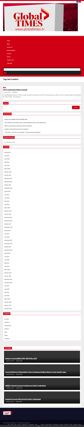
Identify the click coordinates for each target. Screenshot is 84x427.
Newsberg (21, 422)
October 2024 (7, 224)
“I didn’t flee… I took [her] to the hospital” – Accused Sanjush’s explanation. (22, 132)
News (8, 44)
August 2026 (7, 152)
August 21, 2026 (10, 401)
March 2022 (7, 298)
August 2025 (7, 191)
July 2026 (6, 155)
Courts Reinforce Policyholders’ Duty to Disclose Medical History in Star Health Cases (25, 122)
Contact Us (7, 322)
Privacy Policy (56, 424)
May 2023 (6, 263)
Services (61, 424)
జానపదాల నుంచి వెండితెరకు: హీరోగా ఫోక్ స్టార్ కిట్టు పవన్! (15, 119)
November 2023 (8, 243)
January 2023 (7, 276)
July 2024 (6, 233)
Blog (15, 424)
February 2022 (7, 302)
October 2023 (7, 246)
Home (8, 40)
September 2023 (8, 250)
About (9, 56)
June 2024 (7, 237)
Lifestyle (42, 424)
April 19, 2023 (7, 92)
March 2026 (7, 168)
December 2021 (8, 308)
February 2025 (7, 211)
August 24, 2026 (10, 387)
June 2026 (7, 158)
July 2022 (6, 285)
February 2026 (7, 171)
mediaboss (15, 92)
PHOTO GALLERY (48, 424)
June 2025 (6, 197)
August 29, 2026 (10, 360)
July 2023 (6, 256)
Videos (6, 335)
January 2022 (7, 305)
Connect (19, 424)
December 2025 (8, 178)
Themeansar (27, 422)
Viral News (7, 338)
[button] (3, 66)
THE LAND (9, 63)
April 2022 (6, 295)
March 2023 (7, 269)
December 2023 (8, 240)
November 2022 (8, 282)
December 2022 (8, 279)
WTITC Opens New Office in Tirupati (15, 90)
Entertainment (11, 50)
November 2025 (8, 181)
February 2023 (7, 272)
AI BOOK (9, 53)
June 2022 (6, 289)
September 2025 (8, 188)
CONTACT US (10, 60)
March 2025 (7, 207)
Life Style (9, 47)
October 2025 (7, 184)
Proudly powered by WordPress (9, 422)
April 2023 (6, 266)
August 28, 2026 (10, 374)
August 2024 (7, 230)
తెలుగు (80, 424)
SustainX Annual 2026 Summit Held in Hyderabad (16, 129)
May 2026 (6, 162)
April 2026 (6, 165)
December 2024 (8, 217)
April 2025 (6, 204)
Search (6, 103)
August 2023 (7, 253)
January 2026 (7, 175)
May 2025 (6, 201)
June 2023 (6, 259)
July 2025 (6, 194)
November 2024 (8, 220)
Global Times (19, 360)
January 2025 (7, 214)
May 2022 (6, 292)
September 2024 (8, 227)
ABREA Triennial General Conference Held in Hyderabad (18, 125)
